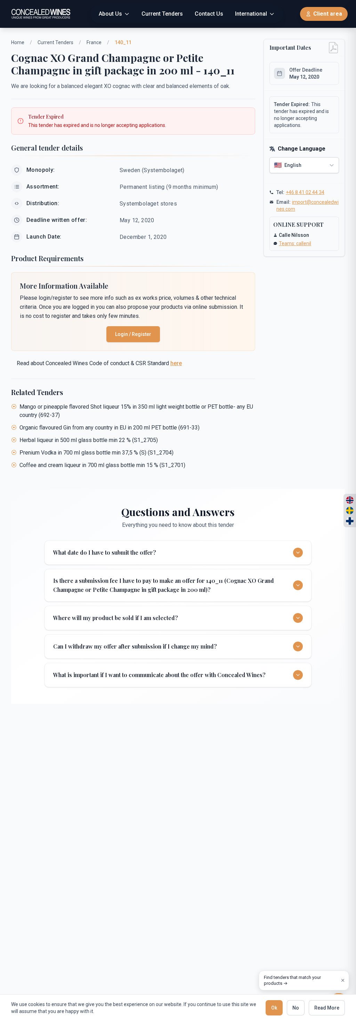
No (295, 1008)
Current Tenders (55, 42)
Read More (326, 1008)
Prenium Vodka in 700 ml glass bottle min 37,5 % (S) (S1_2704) (96, 452)
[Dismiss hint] (342, 980)
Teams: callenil (295, 243)
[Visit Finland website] (350, 521)
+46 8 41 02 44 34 (305, 192)
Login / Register (133, 334)
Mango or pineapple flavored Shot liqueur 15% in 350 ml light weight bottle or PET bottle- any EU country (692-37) (136, 410)
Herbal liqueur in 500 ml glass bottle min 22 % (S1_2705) (88, 440)
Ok (274, 1008)
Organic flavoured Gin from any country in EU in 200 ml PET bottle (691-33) (109, 427)
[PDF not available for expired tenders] (333, 47)
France (94, 42)
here (176, 363)
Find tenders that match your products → (292, 980)
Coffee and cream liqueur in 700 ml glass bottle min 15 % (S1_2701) (102, 465)
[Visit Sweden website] (350, 510)
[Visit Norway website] (350, 500)
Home (17, 42)
